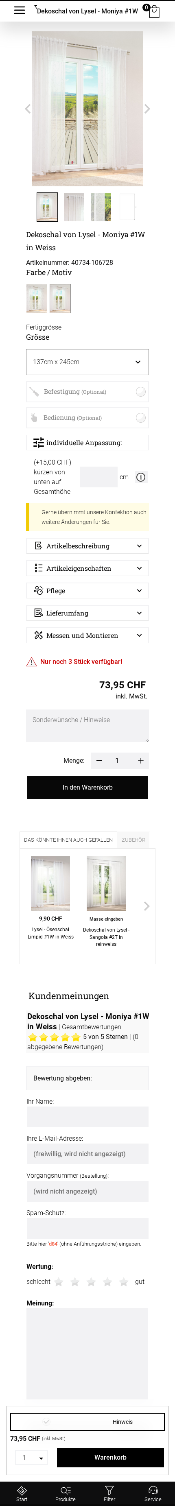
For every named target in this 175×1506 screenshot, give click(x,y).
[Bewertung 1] (58, 1281)
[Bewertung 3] (91, 1281)
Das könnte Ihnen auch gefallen (68, 840)
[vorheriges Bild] (27, 108)
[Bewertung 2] (75, 1281)
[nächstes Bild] (147, 108)
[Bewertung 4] (107, 1281)
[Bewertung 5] (124, 1281)
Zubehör (133, 840)
